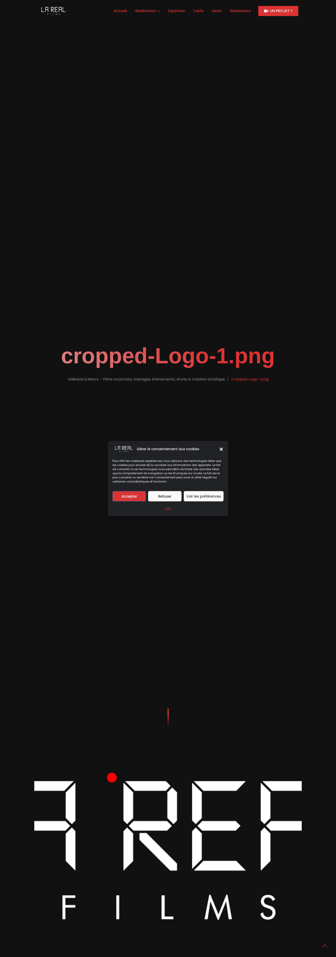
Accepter (129, 496)
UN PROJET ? (281, 10)
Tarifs (198, 10)
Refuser (164, 496)
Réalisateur (240, 10)
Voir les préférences (203, 496)
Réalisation (145, 10)
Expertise (176, 10)
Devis (217, 10)
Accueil (120, 10)
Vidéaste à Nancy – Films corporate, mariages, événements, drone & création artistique (146, 379)
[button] (221, 449)
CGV (168, 508)
